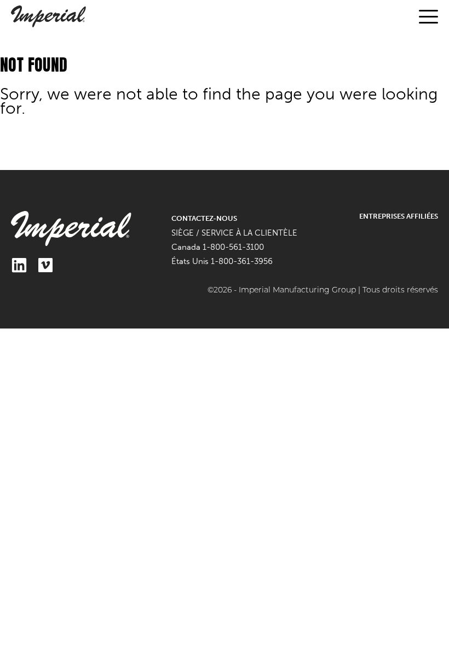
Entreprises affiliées (398, 216)
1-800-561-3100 (233, 247)
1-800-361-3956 (242, 261)
